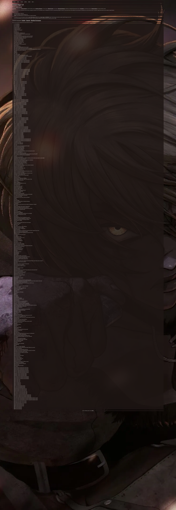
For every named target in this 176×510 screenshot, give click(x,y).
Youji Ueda (14, 8)
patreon (25, 1)
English (23, 20)
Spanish (28, 20)
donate (29, 1)
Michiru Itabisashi (19, 7)
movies (18, 1)
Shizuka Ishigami (24, 8)
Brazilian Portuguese (36, 20)
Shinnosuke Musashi (61, 8)
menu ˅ (33, 1)
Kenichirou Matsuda (38, 8)
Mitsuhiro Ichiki (50, 8)
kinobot (14, 1)
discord (22, 1)
